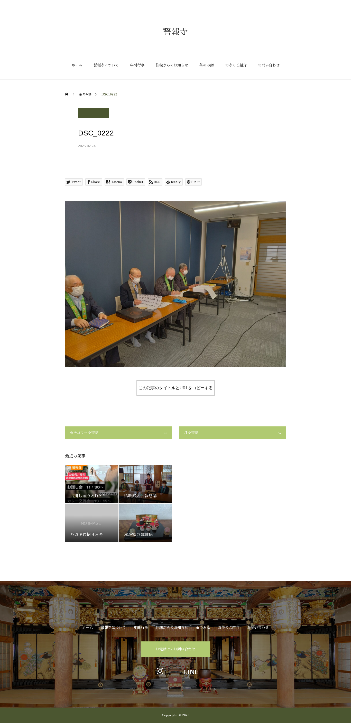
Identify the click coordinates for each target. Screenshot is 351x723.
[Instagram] (160, 671)
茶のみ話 (206, 65)
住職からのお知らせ (172, 65)
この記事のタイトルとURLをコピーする (175, 388)
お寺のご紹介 (236, 65)
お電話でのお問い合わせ (175, 649)
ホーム (76, 65)
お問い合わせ (269, 65)
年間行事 (137, 65)
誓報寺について (106, 65)
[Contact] (191, 671)
